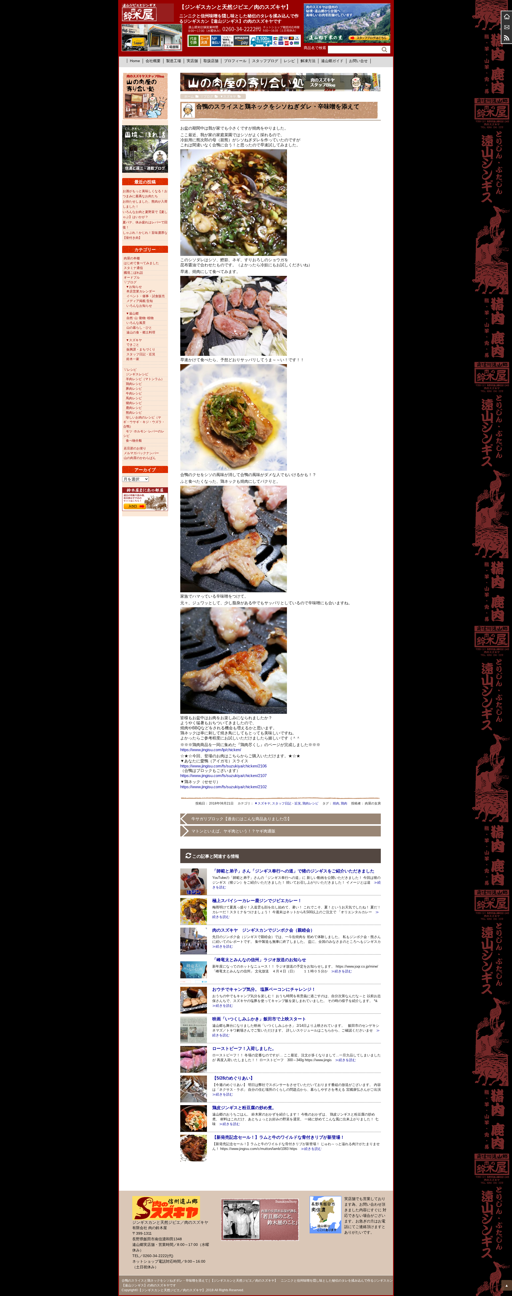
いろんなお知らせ (139, 306)
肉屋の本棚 (132, 258)
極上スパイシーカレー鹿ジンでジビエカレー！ (257, 900)
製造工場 (173, 61)
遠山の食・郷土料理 (140, 332)
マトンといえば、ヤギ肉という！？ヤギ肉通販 (233, 831)
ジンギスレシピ (137, 374)
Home (135, 61)
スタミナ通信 (133, 268)
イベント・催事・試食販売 (145, 296)
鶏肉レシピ (310, 803)
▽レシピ (130, 370)
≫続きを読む (340, 971)
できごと (132, 345)
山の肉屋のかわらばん (140, 458)
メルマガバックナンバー (141, 453)
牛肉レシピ (134, 393)
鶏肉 (344, 803)
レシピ (289, 61)
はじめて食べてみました (141, 263)
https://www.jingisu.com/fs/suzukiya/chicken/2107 (223, 775)
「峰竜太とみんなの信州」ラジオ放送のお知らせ (259, 959)
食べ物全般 (134, 440)
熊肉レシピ (134, 412)
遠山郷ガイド (332, 61)
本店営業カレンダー (140, 291)
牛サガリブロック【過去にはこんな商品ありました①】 (241, 818)
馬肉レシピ (134, 398)
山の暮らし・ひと (139, 327)
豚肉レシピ (134, 389)
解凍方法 (308, 61)
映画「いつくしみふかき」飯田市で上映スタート (259, 1019)
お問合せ (506, 27)
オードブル (132, 277)
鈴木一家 (132, 359)
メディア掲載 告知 (139, 301)
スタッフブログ (265, 61)
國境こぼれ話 (133, 273)
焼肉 (336, 803)
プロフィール (235, 61)
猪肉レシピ (134, 403)
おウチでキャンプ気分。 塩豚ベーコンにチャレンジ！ (264, 989)
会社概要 (153, 61)
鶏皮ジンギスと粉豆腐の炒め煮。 (244, 1107)
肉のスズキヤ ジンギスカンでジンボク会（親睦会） (263, 930)
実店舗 (192, 61)
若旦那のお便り (135, 448)
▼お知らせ (134, 287)
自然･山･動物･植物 (140, 318)
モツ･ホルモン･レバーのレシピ (143, 433)
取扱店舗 (210, 61)
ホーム (506, 16)
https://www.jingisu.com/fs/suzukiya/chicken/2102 (223, 786)
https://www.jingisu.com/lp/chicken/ (210, 749)
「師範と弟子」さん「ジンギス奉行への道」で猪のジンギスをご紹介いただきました (293, 871)
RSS (506, 38)
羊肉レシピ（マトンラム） (145, 379)
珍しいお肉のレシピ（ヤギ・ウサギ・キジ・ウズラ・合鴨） (144, 422)
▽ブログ (130, 282)
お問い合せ (358, 61)
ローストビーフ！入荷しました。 (244, 1048)
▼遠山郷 (132, 313)
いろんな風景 (136, 323)
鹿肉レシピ (134, 408)
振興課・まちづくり (140, 349)
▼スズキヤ (262, 803)
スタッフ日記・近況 (286, 803)
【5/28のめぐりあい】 (233, 1078)
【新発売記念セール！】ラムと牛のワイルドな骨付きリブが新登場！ (278, 1137)
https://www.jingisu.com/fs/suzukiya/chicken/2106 (223, 766)
